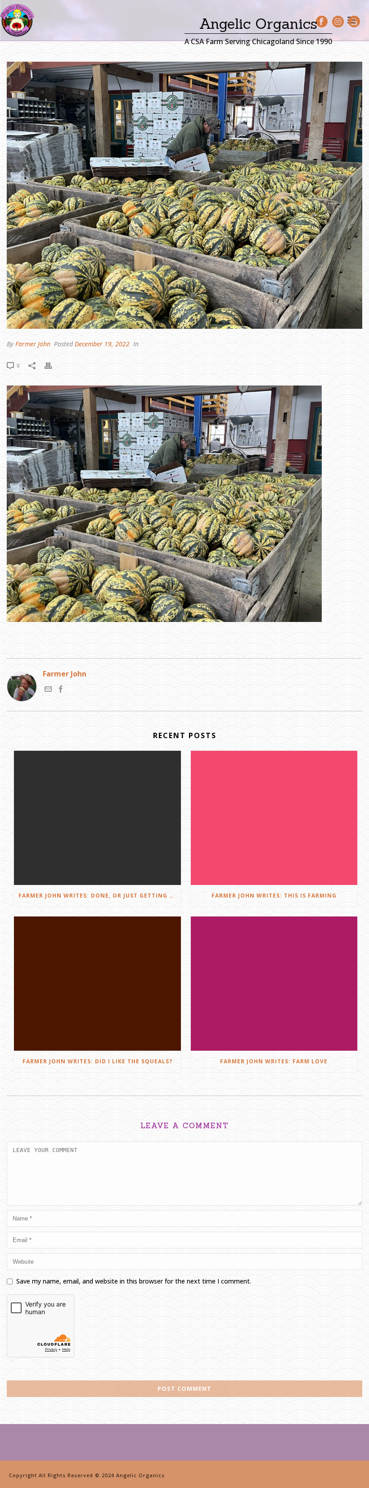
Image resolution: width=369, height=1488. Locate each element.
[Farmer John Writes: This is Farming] (274, 818)
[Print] (53, 365)
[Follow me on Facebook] (60, 690)
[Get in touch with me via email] (48, 690)
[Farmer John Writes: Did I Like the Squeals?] (97, 983)
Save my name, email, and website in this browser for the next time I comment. (133, 1281)
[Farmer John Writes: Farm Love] (274, 983)
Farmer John (32, 344)
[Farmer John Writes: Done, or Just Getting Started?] (97, 818)
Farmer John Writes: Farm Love (274, 1061)
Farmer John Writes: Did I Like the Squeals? (97, 1061)
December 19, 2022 (102, 344)
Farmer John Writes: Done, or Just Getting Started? (99, 895)
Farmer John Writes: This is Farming (274, 895)
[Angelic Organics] (17, 20)
